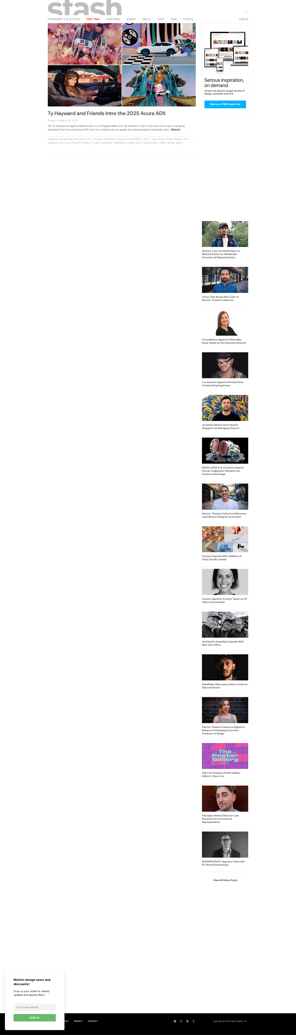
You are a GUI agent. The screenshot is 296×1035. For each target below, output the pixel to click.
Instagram (175, 1021)
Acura (160, 139)
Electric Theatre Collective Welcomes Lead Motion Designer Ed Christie (224, 515)
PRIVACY (78, 1021)
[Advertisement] (122, 177)
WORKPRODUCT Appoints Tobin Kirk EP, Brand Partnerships (223, 863)
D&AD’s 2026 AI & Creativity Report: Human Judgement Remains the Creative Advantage (223, 471)
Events (188, 19)
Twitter (181, 1021)
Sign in (243, 19)
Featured (122, 139)
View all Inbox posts (225, 880)
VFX (146, 139)
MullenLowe (150, 142)
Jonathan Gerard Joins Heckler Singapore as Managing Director (220, 426)
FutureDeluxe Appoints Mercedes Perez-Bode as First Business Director (224, 341)
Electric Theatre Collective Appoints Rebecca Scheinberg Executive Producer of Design (223, 730)
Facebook (193, 1021)
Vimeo (187, 1021)
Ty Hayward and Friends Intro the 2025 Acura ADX (107, 113)
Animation (79, 139)
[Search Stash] (245, 11)
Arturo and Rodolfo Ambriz (74, 142)
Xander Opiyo (175, 142)
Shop (160, 19)
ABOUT (65, 1021)
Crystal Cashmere (101, 142)
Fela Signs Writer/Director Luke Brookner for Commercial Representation (220, 819)
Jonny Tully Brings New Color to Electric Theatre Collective (220, 298)
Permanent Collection (64, 19)
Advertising (65, 139)
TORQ (162, 142)
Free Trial (93, 19)
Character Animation (104, 139)
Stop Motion (135, 139)
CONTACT (93, 1021)
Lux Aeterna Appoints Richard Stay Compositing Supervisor (222, 384)
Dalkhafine (120, 142)
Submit (131, 19)
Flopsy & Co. (134, 142)
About (146, 19)
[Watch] (175, 129)
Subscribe (113, 19)
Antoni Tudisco (174, 139)
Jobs (174, 19)
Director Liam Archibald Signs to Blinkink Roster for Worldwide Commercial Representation (221, 254)
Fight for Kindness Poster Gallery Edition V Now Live (221, 774)
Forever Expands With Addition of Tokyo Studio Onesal (222, 558)
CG (88, 139)
